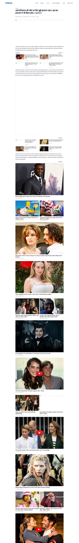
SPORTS (48, 3)
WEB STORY (70, 3)
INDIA (37, 3)
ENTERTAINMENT (56, 3)
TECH (64, 3)
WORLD (42, 3)
